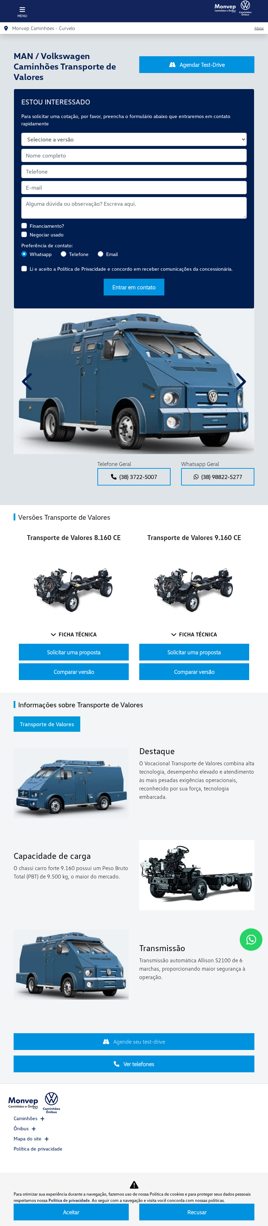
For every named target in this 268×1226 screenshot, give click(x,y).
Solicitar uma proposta (73, 652)
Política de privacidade (38, 1149)
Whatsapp (41, 254)
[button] (28, 381)
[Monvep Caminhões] (232, 8)
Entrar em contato (134, 287)
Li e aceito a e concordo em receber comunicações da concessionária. (131, 269)
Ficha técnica (78, 634)
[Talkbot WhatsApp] (251, 939)
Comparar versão (74, 671)
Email (112, 254)
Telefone (79, 254)
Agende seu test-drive (138, 1041)
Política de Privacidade (81, 269)
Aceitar (71, 1212)
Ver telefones (138, 1063)
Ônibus (21, 1128)
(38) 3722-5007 (138, 476)
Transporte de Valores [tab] (47, 724)
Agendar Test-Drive (201, 64)
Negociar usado (47, 235)
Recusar (197, 1212)
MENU (22, 16)
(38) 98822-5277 (221, 476)
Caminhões (25, 1118)
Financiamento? (47, 226)
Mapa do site (28, 1138)
